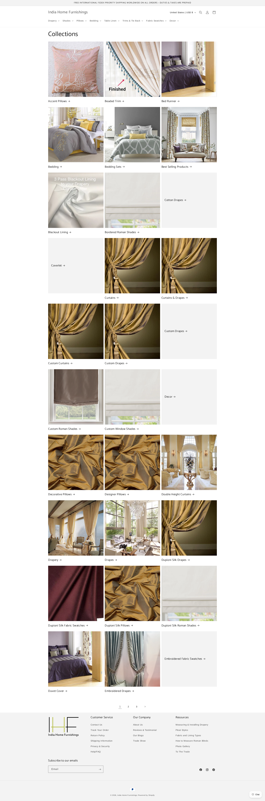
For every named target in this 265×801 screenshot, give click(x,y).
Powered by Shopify (146, 795)
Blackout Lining (58, 232)
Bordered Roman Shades (120, 232)
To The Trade (183, 751)
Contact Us (96, 724)
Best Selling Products (174, 167)
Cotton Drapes (174, 200)
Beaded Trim (113, 101)
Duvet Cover (56, 691)
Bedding (53, 167)
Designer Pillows (115, 494)
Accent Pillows (57, 101)
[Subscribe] (99, 769)
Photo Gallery (183, 746)
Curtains (110, 298)
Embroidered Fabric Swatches (183, 659)
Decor (168, 397)
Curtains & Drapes (173, 298)
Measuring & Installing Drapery (192, 724)
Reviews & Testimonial (145, 730)
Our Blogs (138, 735)
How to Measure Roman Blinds (192, 741)
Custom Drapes (114, 363)
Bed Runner (168, 101)
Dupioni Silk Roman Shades (178, 625)
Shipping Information (102, 741)
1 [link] (120, 706)
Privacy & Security (100, 746)
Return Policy (98, 735)
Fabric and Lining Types (188, 735)
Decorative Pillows (60, 494)
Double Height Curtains (176, 494)
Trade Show (139, 741)
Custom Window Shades (120, 429)
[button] (53, 20)
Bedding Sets (113, 167)
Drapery (53, 560)
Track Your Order (100, 730)
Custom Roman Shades (62, 429)
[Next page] (145, 706)
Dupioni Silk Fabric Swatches (66, 625)
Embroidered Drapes (118, 691)
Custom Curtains (58, 363)
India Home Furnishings (127, 795)
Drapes (109, 560)
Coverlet (56, 266)
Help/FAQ (96, 751)
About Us (138, 724)
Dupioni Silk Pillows (117, 625)
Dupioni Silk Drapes (173, 560)
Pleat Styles (182, 730)
